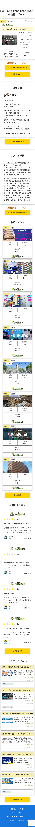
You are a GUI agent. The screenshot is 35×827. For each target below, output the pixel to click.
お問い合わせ (24, 816)
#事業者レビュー (7, 791)
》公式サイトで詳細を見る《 (17, 68)
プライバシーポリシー (17, 813)
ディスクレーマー (12, 816)
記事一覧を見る (17, 799)
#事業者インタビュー (8, 683)
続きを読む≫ (29, 677)
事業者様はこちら (23, 820)
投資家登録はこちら (17, 74)
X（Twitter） (11, 820)
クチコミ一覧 (17, 651)
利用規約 (21, 809)
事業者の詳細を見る (17, 142)
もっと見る (17, 495)
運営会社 (13, 809)
